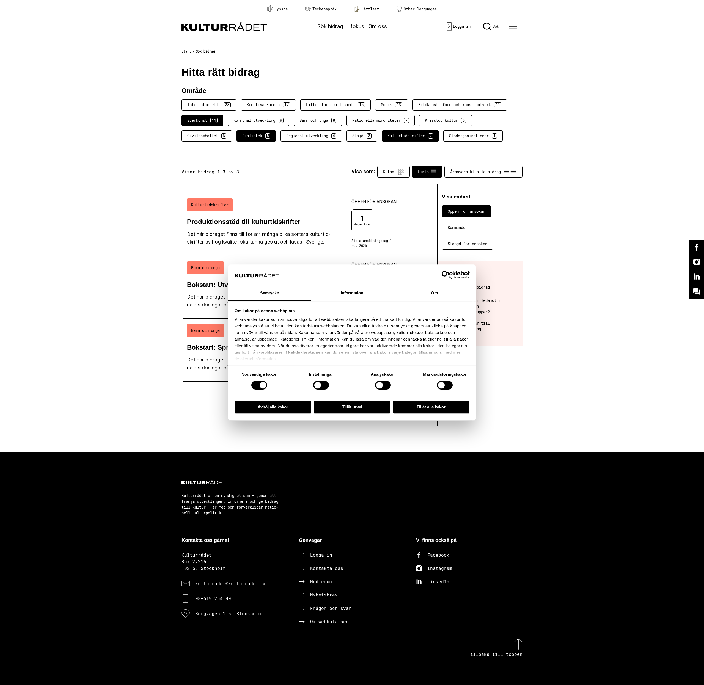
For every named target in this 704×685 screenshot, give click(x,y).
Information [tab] (352, 293)
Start (186, 51)
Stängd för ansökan (467, 243)
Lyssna (281, 9)
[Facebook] (696, 247)
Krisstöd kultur (445, 120)
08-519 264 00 (213, 598)
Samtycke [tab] (269, 293)
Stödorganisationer (472, 135)
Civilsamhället (206, 135)
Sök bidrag (330, 26)
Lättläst (370, 9)
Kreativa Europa (268, 104)
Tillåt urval (352, 407)
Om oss (378, 26)
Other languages (420, 9)
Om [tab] (434, 293)
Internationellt (208, 104)
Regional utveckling (310, 135)
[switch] (321, 385)
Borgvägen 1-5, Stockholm (228, 613)
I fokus (355, 26)
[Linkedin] (696, 276)
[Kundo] (696, 291)
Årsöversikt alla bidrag (475, 171)
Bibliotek (255, 135)
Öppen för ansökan (466, 211)
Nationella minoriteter (380, 120)
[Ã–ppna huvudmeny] (514, 26)
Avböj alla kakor (273, 407)
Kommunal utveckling (257, 120)
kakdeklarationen (305, 352)
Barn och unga (317, 120)
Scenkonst (201, 120)
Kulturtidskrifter (409, 135)
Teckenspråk (324, 9)
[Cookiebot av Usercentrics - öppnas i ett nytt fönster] (446, 275)
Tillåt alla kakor (431, 407)
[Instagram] (696, 262)
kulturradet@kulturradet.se (231, 583)
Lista (423, 171)
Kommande (456, 227)
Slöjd (361, 135)
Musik (391, 104)
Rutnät (389, 171)
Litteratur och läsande (335, 104)
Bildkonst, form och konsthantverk (459, 104)
